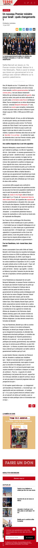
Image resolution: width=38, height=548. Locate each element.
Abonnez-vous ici (19, 478)
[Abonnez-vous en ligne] (24, 2)
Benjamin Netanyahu (21, 105)
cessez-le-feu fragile (16, 195)
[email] (17, 30)
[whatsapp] (20, 30)
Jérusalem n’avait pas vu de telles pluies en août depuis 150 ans (25, 510)
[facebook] (27, 30)
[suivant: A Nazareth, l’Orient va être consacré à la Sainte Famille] (33, 405)
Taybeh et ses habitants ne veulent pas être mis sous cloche (26, 489)
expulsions (30, 200)
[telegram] (24, 30)
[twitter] (30, 30)
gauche (29, 95)
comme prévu (7, 93)
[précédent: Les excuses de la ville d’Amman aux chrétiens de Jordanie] (29, 405)
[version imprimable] (34, 30)
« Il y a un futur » (12, 135)
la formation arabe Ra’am (19, 100)
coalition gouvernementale (20, 90)
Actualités (6, 10)
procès (14, 107)
